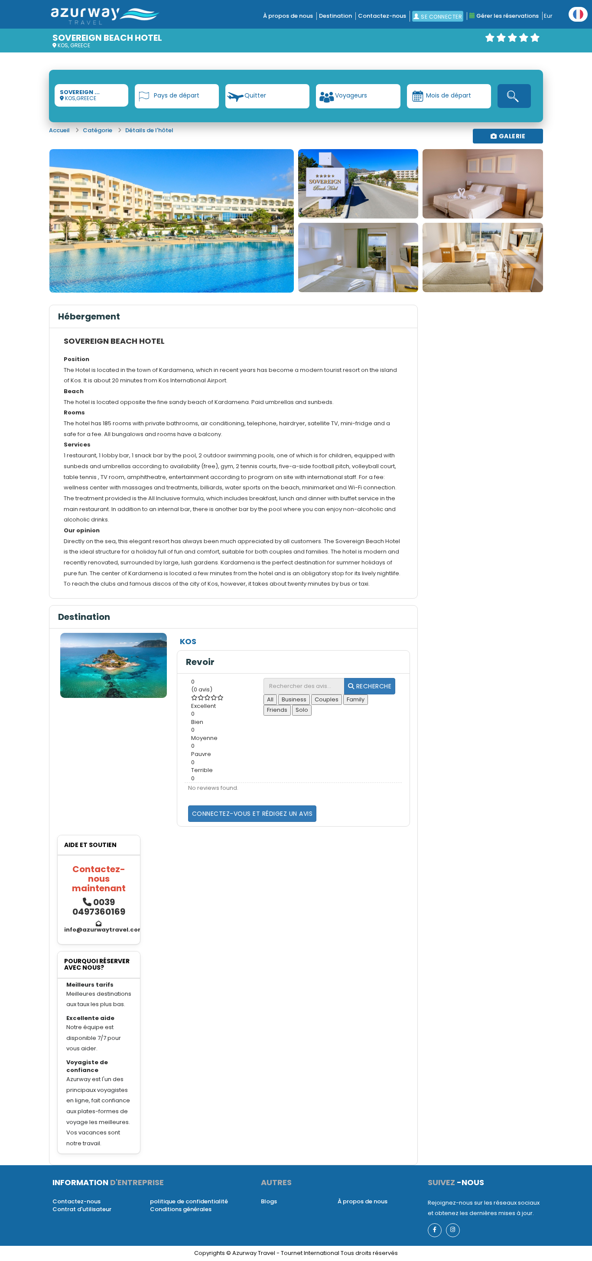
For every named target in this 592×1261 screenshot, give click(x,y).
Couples (326, 699)
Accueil (59, 130)
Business (294, 699)
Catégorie (97, 130)
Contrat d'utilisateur (81, 1209)
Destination (335, 16)
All (270, 699)
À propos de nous (288, 16)
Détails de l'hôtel (149, 130)
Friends (277, 710)
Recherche (372, 686)
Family (355, 699)
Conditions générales (180, 1209)
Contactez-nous (382, 16)
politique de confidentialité (189, 1201)
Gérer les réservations (507, 16)
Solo (302, 710)
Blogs (269, 1201)
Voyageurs (351, 95)
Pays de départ (176, 95)
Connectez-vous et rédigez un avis (252, 813)
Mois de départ (448, 95)
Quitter (255, 95)
